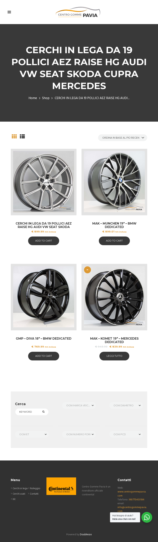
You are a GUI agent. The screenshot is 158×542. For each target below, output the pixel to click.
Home (33, 98)
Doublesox (86, 535)
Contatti (34, 494)
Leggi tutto (114, 355)
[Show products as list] (22, 137)
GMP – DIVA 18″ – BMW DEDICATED (43, 338)
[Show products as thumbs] (14, 137)
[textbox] (79, 405)
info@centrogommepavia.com (132, 509)
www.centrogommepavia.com (132, 494)
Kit (14, 499)
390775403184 (136, 500)
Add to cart (43, 240)
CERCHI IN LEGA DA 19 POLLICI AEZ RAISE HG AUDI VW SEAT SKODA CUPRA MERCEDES (44, 227)
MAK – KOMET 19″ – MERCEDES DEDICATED (114, 340)
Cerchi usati (19, 494)
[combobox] (79, 405)
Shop (46, 98)
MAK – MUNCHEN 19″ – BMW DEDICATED (114, 225)
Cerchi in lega (20, 488)
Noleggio (35, 488)
